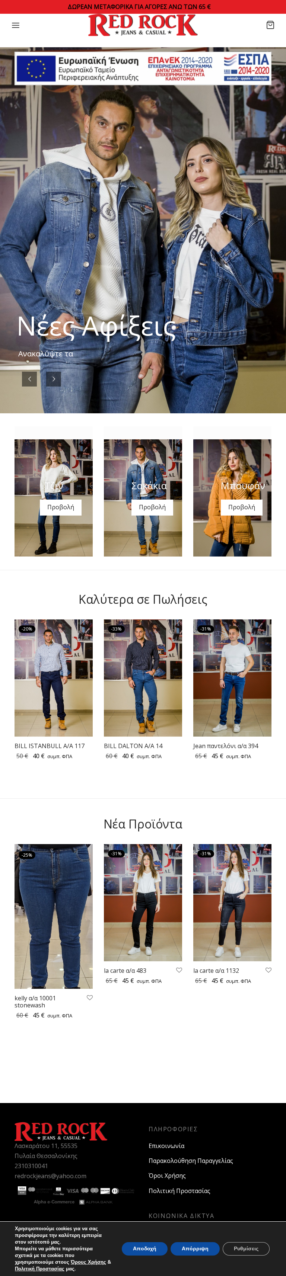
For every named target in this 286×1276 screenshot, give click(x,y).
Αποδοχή (144, 1248)
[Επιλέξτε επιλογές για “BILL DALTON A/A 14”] (171, 649)
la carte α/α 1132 (216, 970)
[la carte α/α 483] (143, 902)
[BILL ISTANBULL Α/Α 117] (54, 678)
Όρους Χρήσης (88, 1262)
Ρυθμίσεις (246, 1248)
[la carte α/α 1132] (232, 902)
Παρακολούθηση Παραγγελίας (191, 1161)
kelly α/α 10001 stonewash (35, 1001)
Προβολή (60, 507)
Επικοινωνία (166, 1146)
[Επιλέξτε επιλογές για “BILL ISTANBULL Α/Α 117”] (82, 649)
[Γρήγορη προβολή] (82, 666)
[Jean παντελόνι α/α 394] (232, 678)
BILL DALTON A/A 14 (133, 746)
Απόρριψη (195, 1248)
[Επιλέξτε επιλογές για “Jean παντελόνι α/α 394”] (261, 649)
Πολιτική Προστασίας (179, 1191)
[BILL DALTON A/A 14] (143, 678)
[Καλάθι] (270, 24)
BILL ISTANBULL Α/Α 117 (50, 746)
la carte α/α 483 (125, 970)
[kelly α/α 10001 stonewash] (54, 916)
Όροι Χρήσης (167, 1175)
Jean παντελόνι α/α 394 (225, 746)
